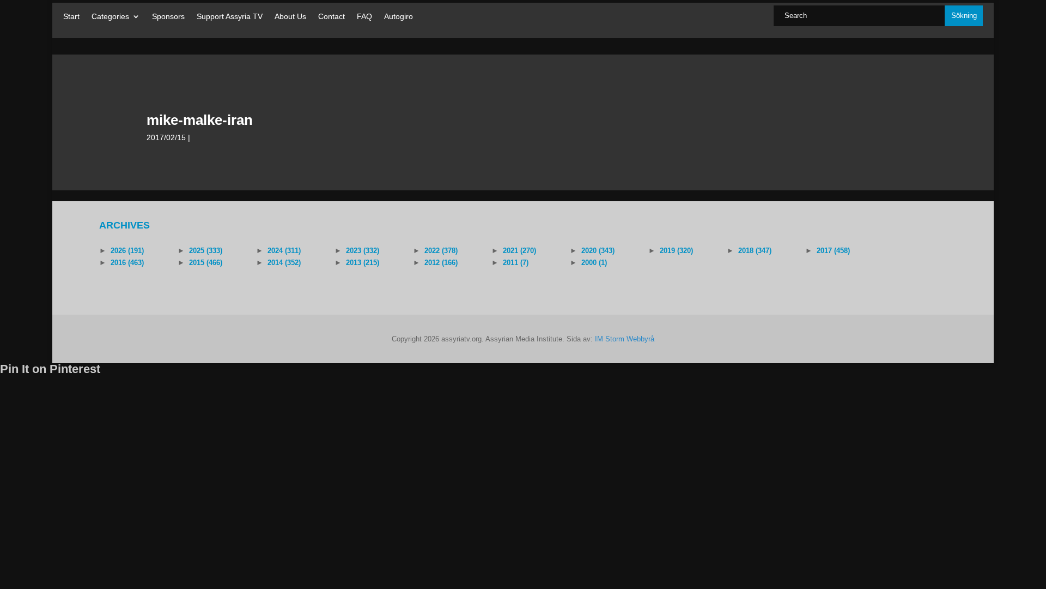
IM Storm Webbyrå (624, 339)
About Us (290, 17)
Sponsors (168, 17)
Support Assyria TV (230, 17)
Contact (331, 17)
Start (71, 17)
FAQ (364, 17)
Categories (110, 17)
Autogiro (398, 17)
